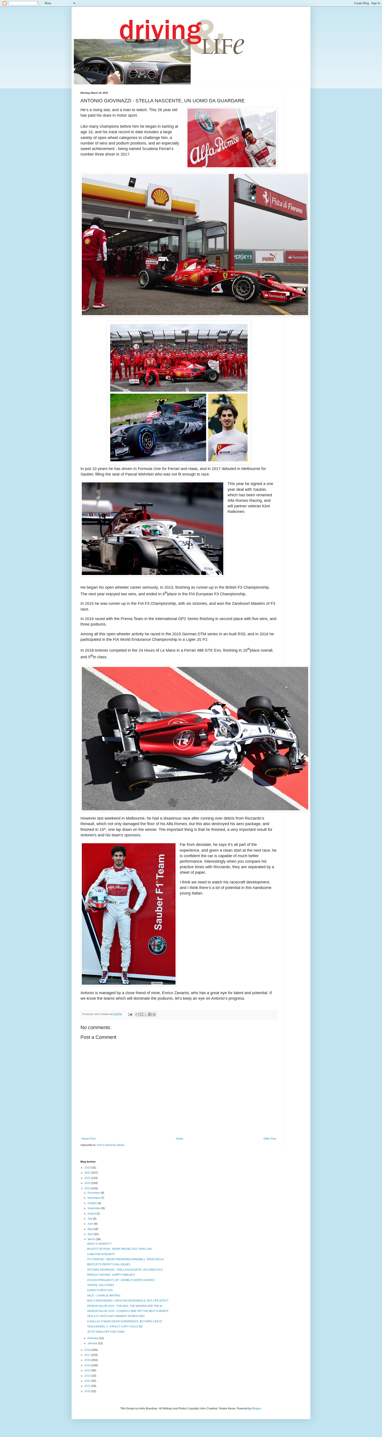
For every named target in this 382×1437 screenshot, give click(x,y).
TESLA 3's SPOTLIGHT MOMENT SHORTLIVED (116, 1316)
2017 (87, 1355)
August (92, 1213)
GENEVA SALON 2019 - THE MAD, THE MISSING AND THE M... (125, 1306)
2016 (87, 1360)
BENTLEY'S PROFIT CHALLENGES (108, 1264)
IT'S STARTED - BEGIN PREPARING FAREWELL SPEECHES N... (126, 1259)
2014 (87, 1370)
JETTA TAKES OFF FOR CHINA (106, 1331)
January (93, 1343)
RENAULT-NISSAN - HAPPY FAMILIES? (111, 1274)
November (94, 1197)
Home (179, 1138)
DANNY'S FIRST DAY (100, 1290)
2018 (87, 1349)
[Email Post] (130, 1014)
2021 (87, 1178)
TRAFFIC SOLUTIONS (100, 1285)
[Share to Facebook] (150, 1014)
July (90, 1218)
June (91, 1223)
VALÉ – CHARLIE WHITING (103, 1295)
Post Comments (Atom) (110, 1145)
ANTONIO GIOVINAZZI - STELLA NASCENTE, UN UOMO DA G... (125, 1269)
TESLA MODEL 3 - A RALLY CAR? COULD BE (115, 1326)
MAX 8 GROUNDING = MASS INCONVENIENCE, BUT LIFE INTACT (127, 1300)
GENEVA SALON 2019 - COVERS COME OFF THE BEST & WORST (127, 1311)
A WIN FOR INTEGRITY (101, 1254)
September (94, 1208)
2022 (87, 1172)
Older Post (270, 1138)
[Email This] (137, 1014)
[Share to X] (145, 1014)
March (92, 1239)
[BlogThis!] (141, 1014)
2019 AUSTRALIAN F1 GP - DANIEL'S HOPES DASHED (121, 1280)
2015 (87, 1365)
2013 (87, 1375)
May (90, 1229)
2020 (87, 1183)
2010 (87, 1391)
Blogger (256, 1408)
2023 (87, 1167)
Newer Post (89, 1138)
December (94, 1192)
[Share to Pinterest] (154, 1014)
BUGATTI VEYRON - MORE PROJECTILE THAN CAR (119, 1248)
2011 (87, 1386)
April (91, 1234)
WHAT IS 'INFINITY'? (99, 1243)
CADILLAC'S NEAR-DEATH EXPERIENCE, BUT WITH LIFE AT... (125, 1321)
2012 (87, 1380)
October (93, 1203)
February (93, 1338)
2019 (87, 1188)
